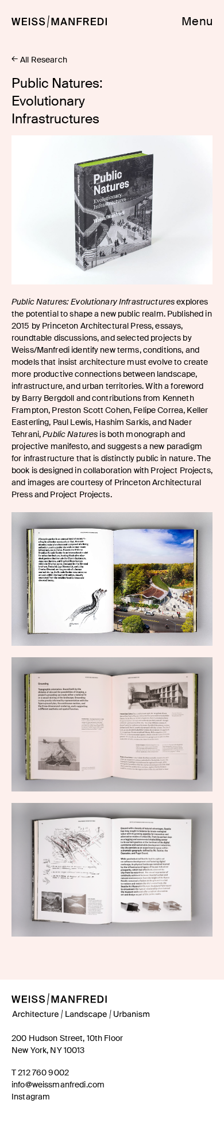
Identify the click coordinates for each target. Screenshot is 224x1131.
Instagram (30, 1096)
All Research (43, 59)
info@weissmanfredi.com (58, 1084)
